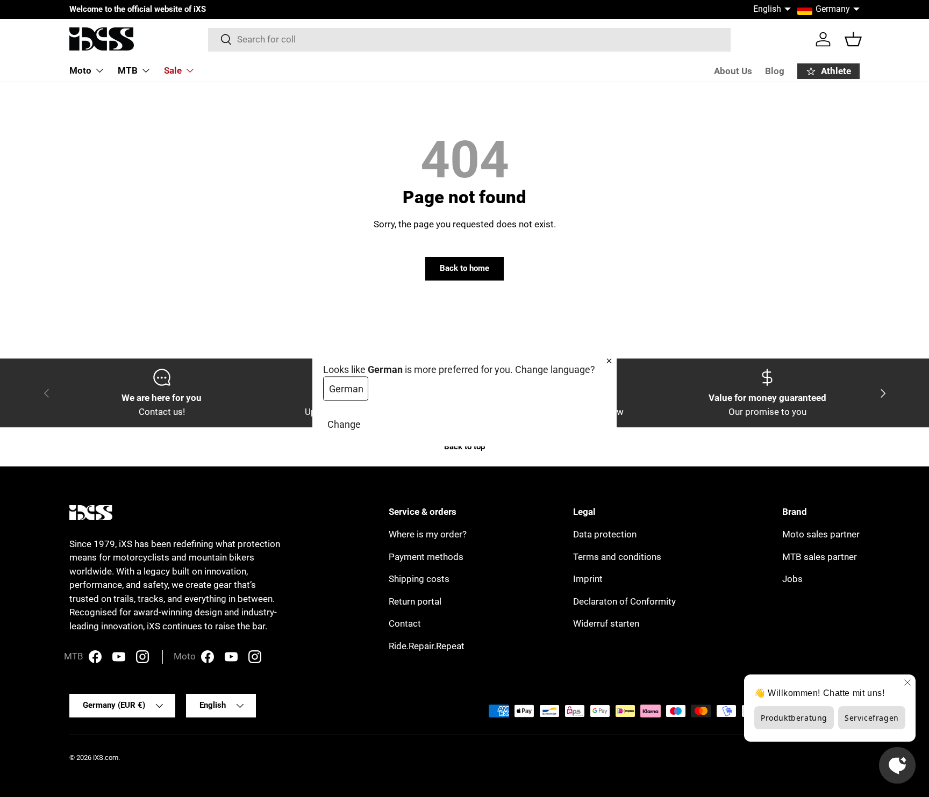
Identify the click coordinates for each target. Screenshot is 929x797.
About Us (733, 71)
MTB (128, 70)
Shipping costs (419, 578)
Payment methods (426, 556)
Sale (173, 70)
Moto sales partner (821, 534)
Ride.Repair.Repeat (426, 646)
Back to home (464, 268)
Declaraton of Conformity (624, 601)
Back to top (464, 446)
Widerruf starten (606, 623)
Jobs (792, 578)
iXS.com (105, 757)
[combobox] (469, 39)
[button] (853, 39)
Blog (774, 71)
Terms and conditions (617, 556)
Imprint (588, 578)
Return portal (415, 601)
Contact (405, 623)
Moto (80, 70)
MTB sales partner (819, 556)
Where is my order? (428, 534)
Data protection (605, 534)
